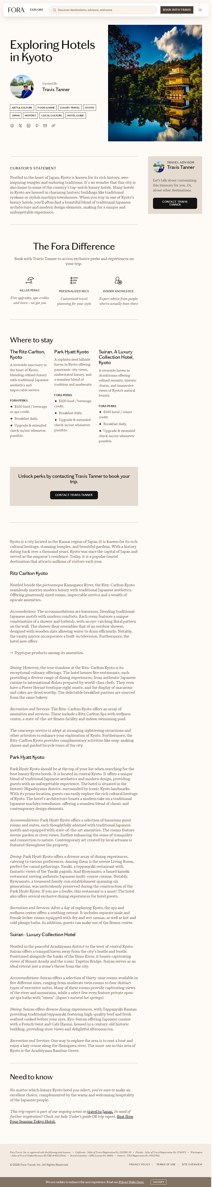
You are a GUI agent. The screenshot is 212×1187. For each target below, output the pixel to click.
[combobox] (106, 9)
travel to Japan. (100, 1111)
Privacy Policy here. (131, 1182)
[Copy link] (53, 126)
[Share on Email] (45, 126)
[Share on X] (20, 126)
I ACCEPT (158, 1182)
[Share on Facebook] (12, 126)
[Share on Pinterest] (37, 126)
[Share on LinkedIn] (28, 126)
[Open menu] (200, 9)
